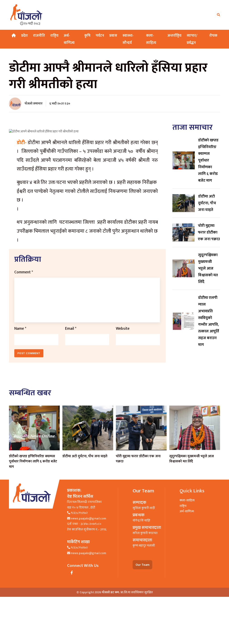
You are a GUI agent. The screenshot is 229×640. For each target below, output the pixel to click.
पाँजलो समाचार (33, 103)
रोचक (213, 35)
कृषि (87, 35)
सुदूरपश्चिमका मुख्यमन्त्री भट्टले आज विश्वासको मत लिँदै (191, 458)
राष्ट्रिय (54, 35)
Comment (23, 272)
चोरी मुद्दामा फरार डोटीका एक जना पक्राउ (138, 458)
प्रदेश (24, 35)
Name (20, 328)
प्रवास (113, 35)
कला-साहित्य (187, 500)
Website (122, 328)
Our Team (142, 564)
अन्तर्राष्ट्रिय (174, 35)
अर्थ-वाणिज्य (187, 511)
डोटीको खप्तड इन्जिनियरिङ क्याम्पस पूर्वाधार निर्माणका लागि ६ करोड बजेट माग (33, 461)
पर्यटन (100, 35)
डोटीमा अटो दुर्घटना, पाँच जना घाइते (84, 456)
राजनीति (39, 35)
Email (70, 328)
